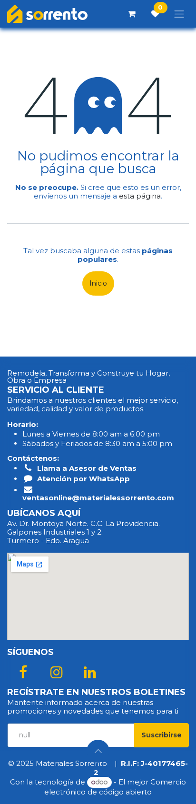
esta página (140, 195)
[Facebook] (23, 672)
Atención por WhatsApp (83, 478)
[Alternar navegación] (179, 14)
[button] (161, 735)
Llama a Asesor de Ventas (87, 468)
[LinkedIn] (90, 672)
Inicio (98, 283)
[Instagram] (56, 672)
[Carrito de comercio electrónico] (132, 14)
